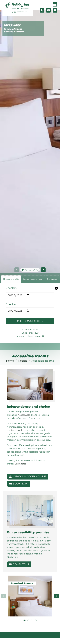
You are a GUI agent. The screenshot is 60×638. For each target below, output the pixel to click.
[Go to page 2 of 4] (28, 620)
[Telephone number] (42, 10)
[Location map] (55, 10)
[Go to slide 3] (30, 270)
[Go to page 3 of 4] (32, 620)
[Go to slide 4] (34, 270)
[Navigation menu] (55, 4)
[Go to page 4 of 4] (35, 620)
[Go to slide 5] (37, 270)
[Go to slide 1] (23, 270)
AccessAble (24, 415)
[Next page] (56, 596)
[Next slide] (43, 269)
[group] (30, 595)
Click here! (20, 463)
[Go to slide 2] (26, 270)
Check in (11, 287)
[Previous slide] (16, 269)
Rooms (22, 360)
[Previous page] (3, 596)
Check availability (30, 321)
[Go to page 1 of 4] (24, 620)
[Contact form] (48, 10)
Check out (12, 304)
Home (10, 360)
